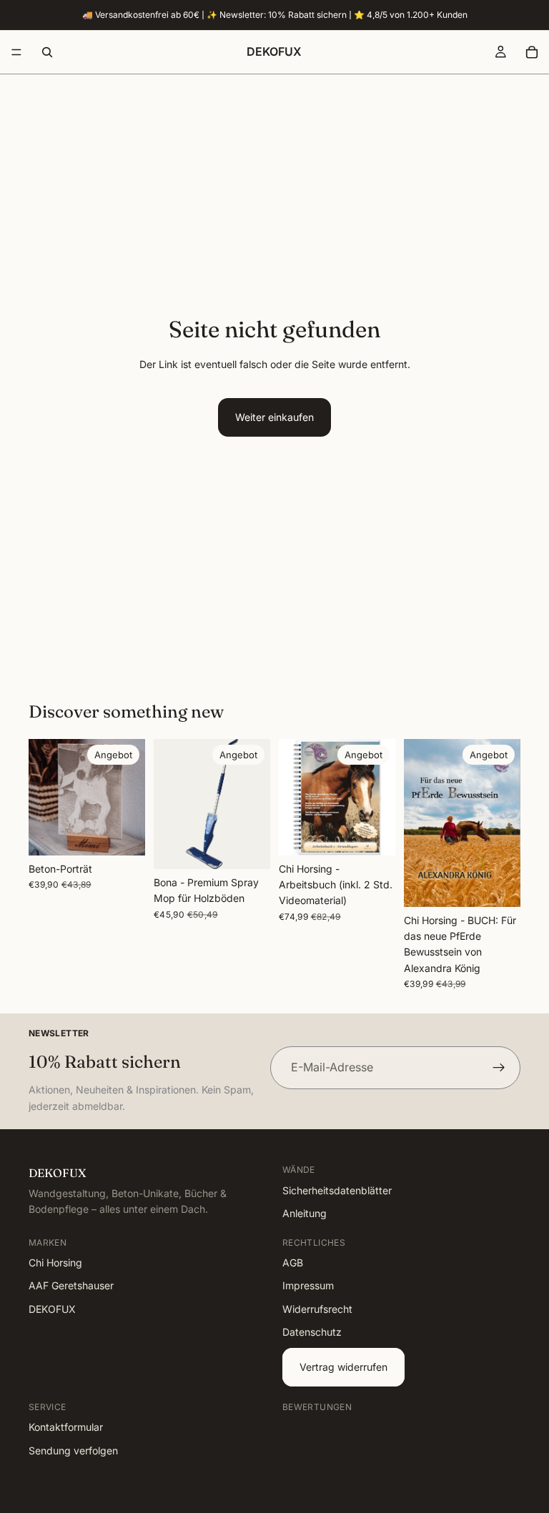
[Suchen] (47, 52)
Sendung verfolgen (73, 1450)
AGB (292, 1262)
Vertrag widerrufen (343, 1367)
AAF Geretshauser (71, 1286)
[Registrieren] (499, 1068)
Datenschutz (312, 1332)
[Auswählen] (123, 833)
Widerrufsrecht (317, 1309)
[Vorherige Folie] (44, 797)
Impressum (308, 1286)
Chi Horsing (55, 1262)
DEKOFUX (52, 1309)
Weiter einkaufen (274, 417)
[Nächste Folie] (129, 797)
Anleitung (304, 1213)
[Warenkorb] (532, 52)
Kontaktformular (66, 1428)
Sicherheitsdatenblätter (337, 1190)
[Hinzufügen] (248, 847)
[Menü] (16, 52)
